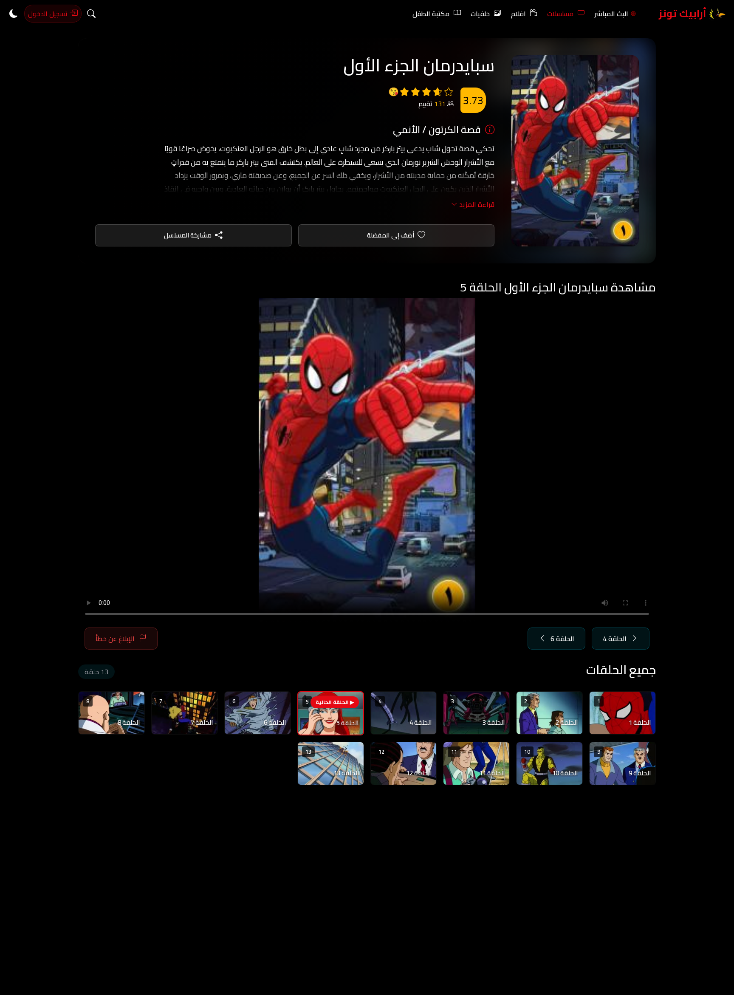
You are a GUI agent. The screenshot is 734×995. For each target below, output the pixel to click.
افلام (518, 13)
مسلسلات (560, 13)
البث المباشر (611, 13)
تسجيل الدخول (48, 13)
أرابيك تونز (684, 13)
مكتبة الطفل (430, 13)
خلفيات (480, 13)
